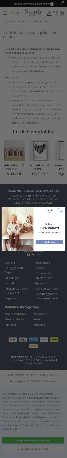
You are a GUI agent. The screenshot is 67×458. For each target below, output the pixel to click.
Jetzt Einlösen (49, 242)
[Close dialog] (61, 209)
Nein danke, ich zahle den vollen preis (49, 247)
